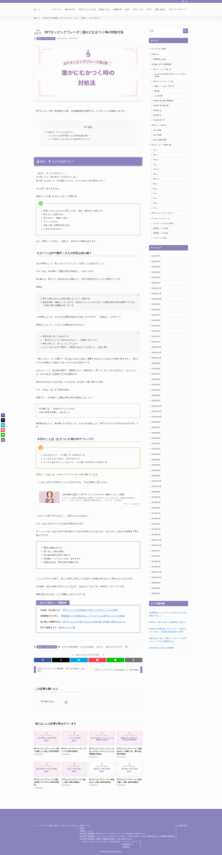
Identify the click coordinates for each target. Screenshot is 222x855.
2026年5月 (156, 267)
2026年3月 (156, 277)
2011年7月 (156, 551)
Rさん (155, 174)
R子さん (156, 179)
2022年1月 (156, 444)
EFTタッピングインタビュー (163, 213)
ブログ (104, 842)
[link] (66, 702)
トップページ (41, 826)
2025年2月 (156, 336)
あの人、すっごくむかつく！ (61, 132)
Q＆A (85, 842)
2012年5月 (156, 524)
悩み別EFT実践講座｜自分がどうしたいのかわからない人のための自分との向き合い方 (112, 834)
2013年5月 (156, 497)
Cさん (155, 150)
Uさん (155, 203)
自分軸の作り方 (159, 120)
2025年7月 (156, 315)
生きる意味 (157, 130)
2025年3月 (156, 331)
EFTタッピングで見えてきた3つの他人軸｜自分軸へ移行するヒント (94, 622)
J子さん (156, 169)
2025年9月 (156, 304)
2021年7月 (156, 449)
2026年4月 (156, 272)
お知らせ (155, 54)
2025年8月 (156, 310)
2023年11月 (156, 411)
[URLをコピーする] (133, 660)
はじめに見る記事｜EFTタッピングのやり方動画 (170, 75)
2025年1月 (156, 342)
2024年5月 (156, 385)
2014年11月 (156, 481)
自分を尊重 (157, 135)
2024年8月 (156, 369)
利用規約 (125, 847)
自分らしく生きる (159, 125)
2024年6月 (156, 379)
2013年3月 (156, 502)
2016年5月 (156, 470)
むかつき (99, 647)
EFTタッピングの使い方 (162, 69)
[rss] (183, 1)
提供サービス (85, 826)
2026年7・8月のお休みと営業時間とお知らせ (167, 622)
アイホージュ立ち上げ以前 (163, 223)
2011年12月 (156, 540)
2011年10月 (156, 545)
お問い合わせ (115, 842)
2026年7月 (156, 256)
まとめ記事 (158, 96)
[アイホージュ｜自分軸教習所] (39, 9)
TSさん (156, 160)
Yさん (155, 208)
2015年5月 (156, 476)
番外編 (156, 91)
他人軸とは (157, 110)
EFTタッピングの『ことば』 (164, 81)
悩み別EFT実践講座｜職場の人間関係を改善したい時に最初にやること (106, 839)
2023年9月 (156, 422)
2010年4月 (156, 561)
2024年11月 (156, 352)
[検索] (186, 1)
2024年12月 (156, 347)
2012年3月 (156, 535)
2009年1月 (156, 593)
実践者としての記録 (160, 233)
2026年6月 (156, 261)
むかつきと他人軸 (87, 647)
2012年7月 (156, 513)
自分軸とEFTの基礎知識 (161, 64)
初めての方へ (54, 826)
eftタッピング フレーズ (114, 647)
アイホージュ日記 (159, 238)
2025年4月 (156, 326)
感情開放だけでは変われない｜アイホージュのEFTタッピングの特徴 (92, 616)
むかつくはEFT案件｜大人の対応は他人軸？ (71, 136)
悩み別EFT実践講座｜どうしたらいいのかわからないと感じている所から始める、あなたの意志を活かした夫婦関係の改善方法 (127, 836)
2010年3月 (156, 567)
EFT (126, 647)
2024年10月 (156, 358)
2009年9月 (156, 583)
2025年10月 (156, 299)
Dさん (155, 155)
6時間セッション (86, 831)
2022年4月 (156, 438)
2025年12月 (156, 288)
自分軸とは (157, 115)
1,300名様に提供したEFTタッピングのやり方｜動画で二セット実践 (93, 494)
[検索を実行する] (185, 30)
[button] (43, 660)
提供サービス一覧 (67, 627)
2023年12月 (156, 406)
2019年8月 (156, 460)
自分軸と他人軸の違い (161, 105)
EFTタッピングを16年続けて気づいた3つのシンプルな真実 (90, 610)
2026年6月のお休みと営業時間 (161, 648)
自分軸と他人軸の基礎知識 (163, 101)
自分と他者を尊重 (159, 140)
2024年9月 (156, 363)
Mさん (155, 184)
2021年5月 (156, 454)
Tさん (155, 198)
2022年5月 (156, 433)
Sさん (155, 193)
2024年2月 (156, 401)
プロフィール (95, 842)
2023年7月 (156, 427)
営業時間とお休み (159, 59)
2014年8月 (156, 492)
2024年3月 (156, 395)
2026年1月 (156, 283)
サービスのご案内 (159, 49)
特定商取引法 (128, 844)
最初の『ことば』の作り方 (46, 38)
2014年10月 (156, 486)
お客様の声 (182, 826)
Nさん (155, 189)
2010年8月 (156, 556)
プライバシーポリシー (130, 842)
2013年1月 (156, 508)
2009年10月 (156, 577)
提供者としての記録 (160, 228)
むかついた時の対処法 (69, 647)
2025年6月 (156, 320)
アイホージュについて (161, 218)
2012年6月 (156, 518)
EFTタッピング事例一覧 (161, 145)
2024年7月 (156, 374)
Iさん (155, 164)
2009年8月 (156, 588)
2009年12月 (156, 572)
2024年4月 (156, 390)
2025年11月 (156, 293)
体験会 (82, 828)
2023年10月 (156, 417)
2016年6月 (156, 465)
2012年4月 (156, 529)
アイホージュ (47, 701)
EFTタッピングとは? (69, 826)
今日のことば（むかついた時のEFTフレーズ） (72, 139)
